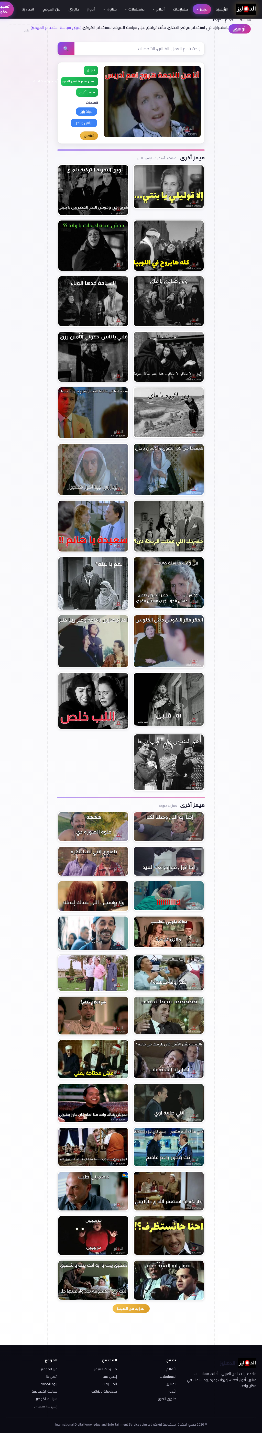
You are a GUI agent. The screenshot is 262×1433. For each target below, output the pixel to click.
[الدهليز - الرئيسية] (246, 9)
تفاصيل (89, 136)
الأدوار (172, 1391)
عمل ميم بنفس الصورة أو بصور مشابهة (78, 81)
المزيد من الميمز (131, 1308)
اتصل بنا (27, 9)
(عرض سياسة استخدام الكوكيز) (56, 27)
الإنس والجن (83, 122)
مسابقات (180, 9)
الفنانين (171, 1384)
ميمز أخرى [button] (87, 92)
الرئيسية (222, 9)
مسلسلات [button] (136, 9)
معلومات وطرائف (104, 1391)
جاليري (74, 9)
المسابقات (109, 1384)
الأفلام (171, 1369)
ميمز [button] (204, 9)
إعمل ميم (110, 1376)
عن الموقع (51, 9)
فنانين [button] (112, 9)
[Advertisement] (26, 111)
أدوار (91, 9)
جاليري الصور (167, 1398)
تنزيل (91, 70)
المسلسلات (168, 1376)
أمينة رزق (86, 111)
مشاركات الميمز (105, 1369)
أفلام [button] (160, 9)
